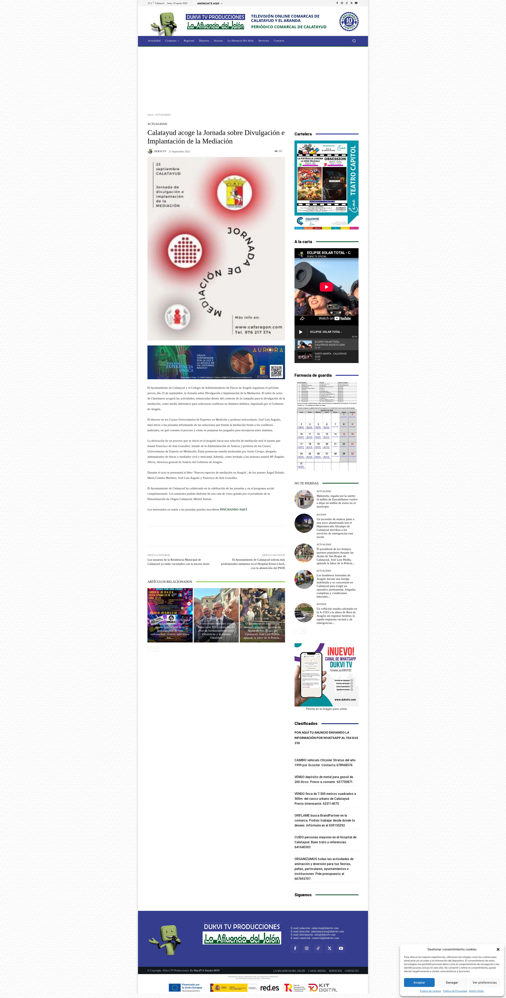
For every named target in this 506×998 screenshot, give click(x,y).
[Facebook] (337, 3)
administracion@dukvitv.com (327, 931)
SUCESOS (321, 515)
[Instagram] (342, 3)
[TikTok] (346, 3)
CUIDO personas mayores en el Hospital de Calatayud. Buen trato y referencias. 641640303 (325, 842)
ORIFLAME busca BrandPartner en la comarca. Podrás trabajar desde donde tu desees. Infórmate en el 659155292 (325, 820)
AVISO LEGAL (476, 991)
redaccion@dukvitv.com (325, 928)
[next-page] (156, 649)
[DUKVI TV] (150, 151)
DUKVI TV (160, 151)
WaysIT (198, 970)
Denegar (452, 982)
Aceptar (419, 982)
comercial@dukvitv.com (325, 938)
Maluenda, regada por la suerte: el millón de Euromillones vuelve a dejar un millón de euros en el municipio (337, 501)
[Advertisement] (253, 78)
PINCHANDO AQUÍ (233, 509)
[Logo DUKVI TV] (165, 23)
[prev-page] (149, 649)
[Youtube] (356, 3)
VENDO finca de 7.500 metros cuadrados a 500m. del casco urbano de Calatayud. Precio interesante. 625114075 (325, 799)
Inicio (150, 114)
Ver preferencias (485, 982)
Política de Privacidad (455, 991)
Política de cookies (430, 991)
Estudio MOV (212, 970)
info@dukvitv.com (324, 934)
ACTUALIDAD (163, 114)
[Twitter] (351, 3)
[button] (498, 949)
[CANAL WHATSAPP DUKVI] (327, 675)
